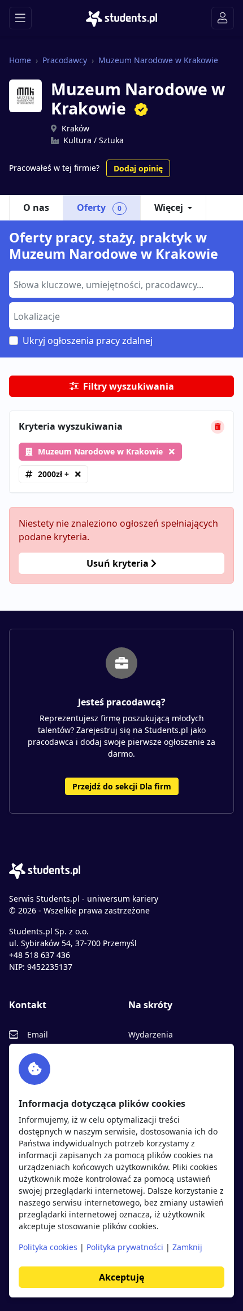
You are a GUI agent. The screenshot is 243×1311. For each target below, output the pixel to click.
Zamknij (187, 1247)
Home (20, 60)
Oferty (99, 207)
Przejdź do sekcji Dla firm (121, 786)
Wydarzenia (150, 1034)
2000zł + (53, 474)
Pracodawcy (64, 60)
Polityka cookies (48, 1247)
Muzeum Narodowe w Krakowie (158, 60)
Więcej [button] (168, 207)
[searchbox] (120, 284)
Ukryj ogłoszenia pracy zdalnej (88, 340)
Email (37, 1034)
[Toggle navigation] (20, 18)
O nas (36, 207)
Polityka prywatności (124, 1247)
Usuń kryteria (118, 563)
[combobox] (121, 284)
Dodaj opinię (138, 168)
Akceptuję (121, 1277)
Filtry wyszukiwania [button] (128, 386)
